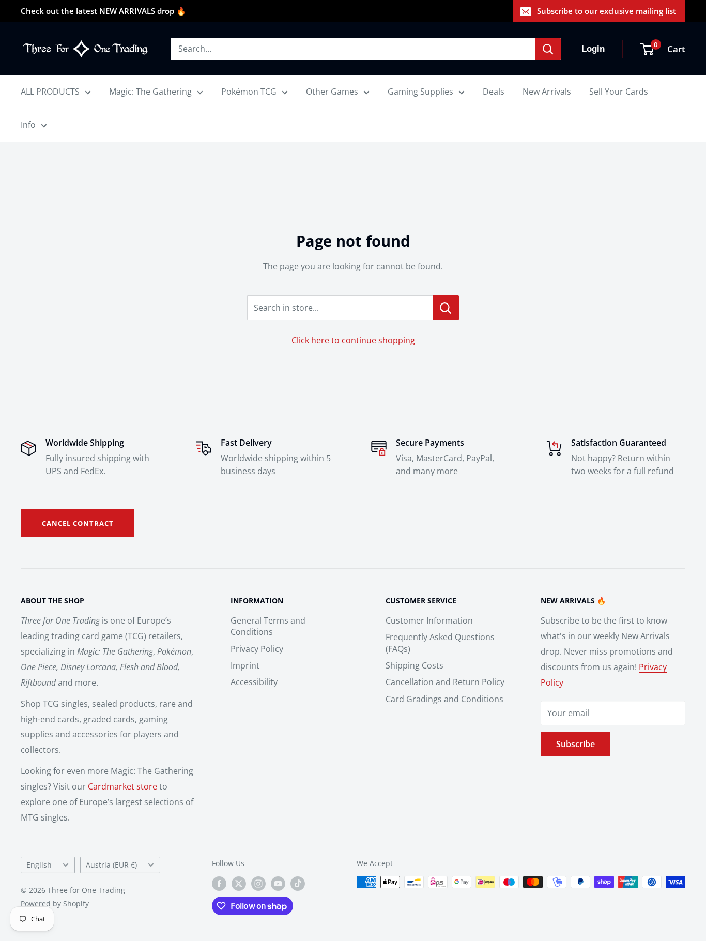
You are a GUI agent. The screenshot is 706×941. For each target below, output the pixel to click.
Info (28, 124)
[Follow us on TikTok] (297, 883)
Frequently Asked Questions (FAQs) (440, 642)
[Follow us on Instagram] (258, 883)
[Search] (548, 49)
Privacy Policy (257, 649)
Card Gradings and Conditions (444, 699)
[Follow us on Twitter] (239, 883)
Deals (493, 91)
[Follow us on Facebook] (219, 883)
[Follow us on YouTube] (278, 883)
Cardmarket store (122, 786)
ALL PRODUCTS (50, 91)
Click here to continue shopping (353, 340)
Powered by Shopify (55, 903)
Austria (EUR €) (111, 865)
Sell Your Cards (618, 91)
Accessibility (254, 682)
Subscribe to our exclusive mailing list (606, 11)
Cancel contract (78, 523)
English (39, 865)
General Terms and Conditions (268, 626)
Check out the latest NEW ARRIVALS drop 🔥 (103, 11)
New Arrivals (547, 91)
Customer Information (429, 620)
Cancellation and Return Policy (445, 682)
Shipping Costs (414, 665)
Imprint (245, 665)
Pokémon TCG (249, 91)
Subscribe (575, 744)
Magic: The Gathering (150, 91)
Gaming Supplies (420, 91)
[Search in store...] (446, 307)
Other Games (332, 91)
